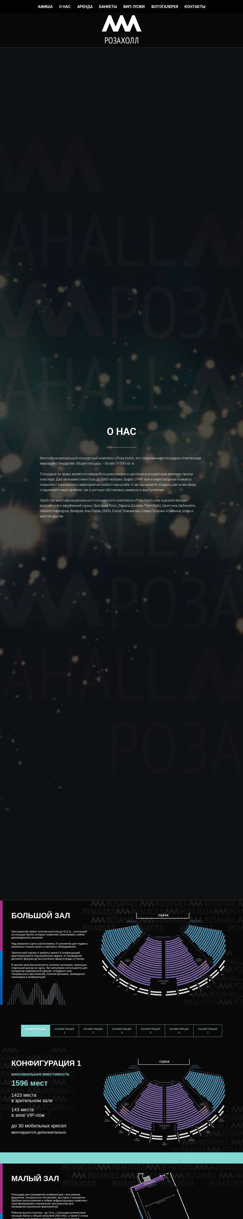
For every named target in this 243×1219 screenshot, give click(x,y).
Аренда (85, 6)
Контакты (195, 6)
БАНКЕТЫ (108, 6)
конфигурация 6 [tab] (179, 1031)
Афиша (45, 6)
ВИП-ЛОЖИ (134, 6)
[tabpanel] (121, 1100)
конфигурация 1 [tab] (35, 1031)
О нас (65, 6)
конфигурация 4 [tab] (121, 1031)
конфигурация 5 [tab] (150, 1031)
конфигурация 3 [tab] (93, 1031)
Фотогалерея (164, 6)
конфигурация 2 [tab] (64, 1031)
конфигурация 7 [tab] (207, 1031)
